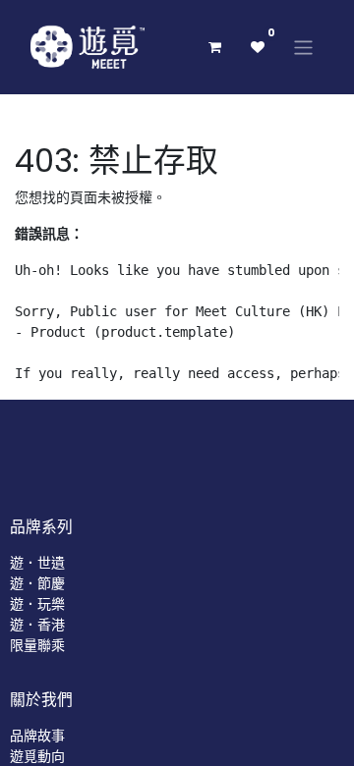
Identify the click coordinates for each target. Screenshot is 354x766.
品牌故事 (37, 735)
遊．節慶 (37, 583)
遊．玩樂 (37, 604)
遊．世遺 (37, 563)
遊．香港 (37, 624)
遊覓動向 (37, 756)
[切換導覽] (303, 47)
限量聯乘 (37, 645)
